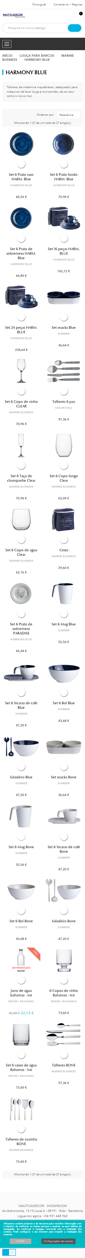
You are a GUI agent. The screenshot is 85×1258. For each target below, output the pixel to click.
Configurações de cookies (58, 1241)
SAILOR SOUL (64, 407)
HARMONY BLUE (21, 185)
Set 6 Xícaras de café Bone (64, 849)
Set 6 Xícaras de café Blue (21, 705)
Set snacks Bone (63, 777)
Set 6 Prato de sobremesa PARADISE (21, 629)
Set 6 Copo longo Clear (64, 478)
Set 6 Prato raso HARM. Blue (21, 176)
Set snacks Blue (64, 327)
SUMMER (64, 333)
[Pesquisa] (74, 28)
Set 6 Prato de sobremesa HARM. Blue (21, 253)
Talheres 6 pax (63, 401)
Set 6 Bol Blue (64, 703)
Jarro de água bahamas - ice (21, 992)
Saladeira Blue (21, 777)
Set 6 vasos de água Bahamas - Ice (21, 1067)
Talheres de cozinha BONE (21, 1141)
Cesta (63, 550)
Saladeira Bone (64, 921)
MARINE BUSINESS (21, 412)
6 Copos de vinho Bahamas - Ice (63, 992)
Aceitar (20, 1241)
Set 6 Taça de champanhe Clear (21, 478)
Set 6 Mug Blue (64, 624)
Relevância (66, 115)
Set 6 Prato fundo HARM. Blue (64, 176)
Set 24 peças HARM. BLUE (21, 329)
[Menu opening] (6, 44)
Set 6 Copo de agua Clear (21, 552)
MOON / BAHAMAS (21, 1001)
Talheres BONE (63, 1065)
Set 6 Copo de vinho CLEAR (21, 403)
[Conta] (71, 16)
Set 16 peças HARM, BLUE (64, 251)
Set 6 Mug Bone (21, 847)
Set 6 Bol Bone (21, 921)
